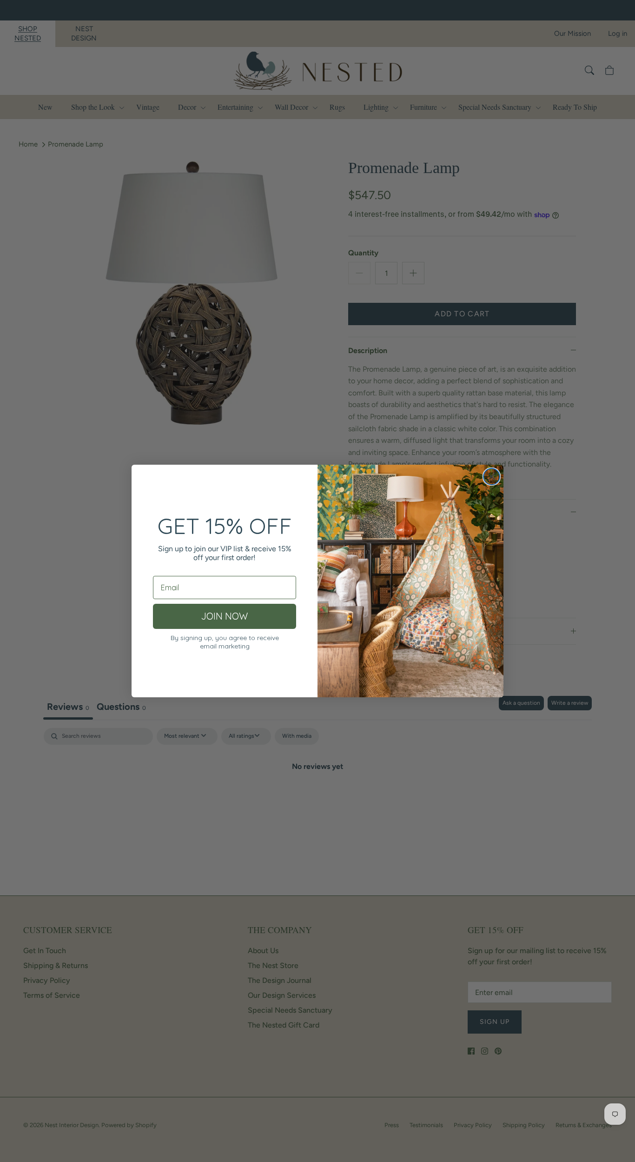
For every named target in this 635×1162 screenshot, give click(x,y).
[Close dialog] (491, 476)
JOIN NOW (224, 616)
